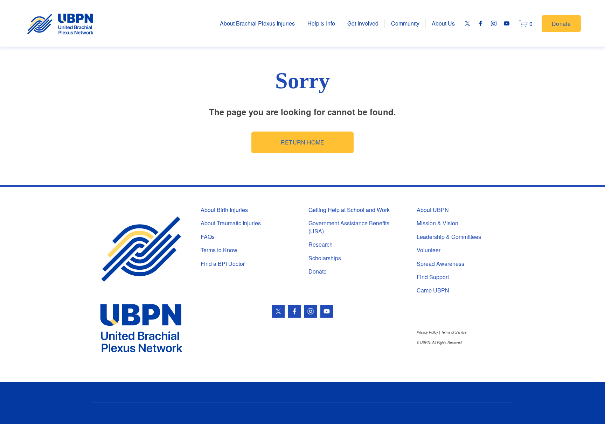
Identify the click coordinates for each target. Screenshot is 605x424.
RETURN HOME (303, 142)
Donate (561, 24)
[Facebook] (480, 23)
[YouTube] (506, 23)
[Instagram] (493, 23)
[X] (467, 23)
